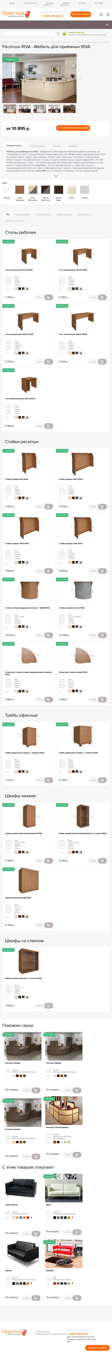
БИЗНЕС (50, 1270)
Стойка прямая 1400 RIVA (17, 543)
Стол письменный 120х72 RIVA (73, 270)
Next (78, 78)
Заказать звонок (81, 14)
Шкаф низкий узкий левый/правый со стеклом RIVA (82, 833)
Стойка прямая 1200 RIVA (70, 543)
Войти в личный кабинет (101, 14)
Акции (11, 3)
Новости (47, 5)
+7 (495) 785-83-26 (52, 16)
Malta (48, 1205)
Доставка (99, 3)
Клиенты (66, 3)
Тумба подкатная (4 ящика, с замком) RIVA (24, 753)
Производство (30, 3)
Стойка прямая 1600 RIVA (71, 479)
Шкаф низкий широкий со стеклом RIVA (23, 978)
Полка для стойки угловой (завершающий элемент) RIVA (28, 673)
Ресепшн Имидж (12, 1063)
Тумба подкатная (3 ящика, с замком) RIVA (78, 753)
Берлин (8, 1270)
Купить (48, 297)
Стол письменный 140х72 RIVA (19, 334)
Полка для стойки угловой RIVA (73, 672)
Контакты (64, 5)
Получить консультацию (73, 128)
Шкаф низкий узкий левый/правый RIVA (23, 833)
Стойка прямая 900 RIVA (16, 479)
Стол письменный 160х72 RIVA (73, 334)
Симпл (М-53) (11, 1205)
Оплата (82, 3)
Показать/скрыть (107, 24)
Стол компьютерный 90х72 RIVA (20, 398)
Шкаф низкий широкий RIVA (18, 898)
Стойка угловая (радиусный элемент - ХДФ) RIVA (27, 608)
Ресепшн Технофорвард (57, 1127)
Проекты (49, 3)
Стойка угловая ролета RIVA (72, 608)
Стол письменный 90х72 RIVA (19, 270)
